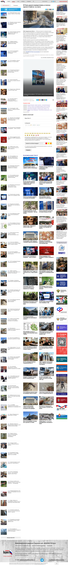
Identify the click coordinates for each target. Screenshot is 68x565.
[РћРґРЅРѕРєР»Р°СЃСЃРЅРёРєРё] (47, 9)
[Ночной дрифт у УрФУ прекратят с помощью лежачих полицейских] (30, 235)
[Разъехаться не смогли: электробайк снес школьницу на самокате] (30, 311)
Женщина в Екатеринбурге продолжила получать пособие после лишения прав (45, 242)
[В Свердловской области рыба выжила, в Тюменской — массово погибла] (30, 205)
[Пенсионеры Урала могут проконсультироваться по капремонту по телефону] (30, 281)
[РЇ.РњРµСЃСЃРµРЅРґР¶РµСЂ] (45, 9)
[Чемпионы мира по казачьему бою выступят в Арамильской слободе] (46, 176)
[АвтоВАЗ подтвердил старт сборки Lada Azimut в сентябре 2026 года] (46, 371)
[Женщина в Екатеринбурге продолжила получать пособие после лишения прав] (46, 235)
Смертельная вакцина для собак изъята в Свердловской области (46, 393)
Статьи (18, 1)
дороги (28, 54)
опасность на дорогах (30, 56)
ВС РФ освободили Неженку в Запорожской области (29, 362)
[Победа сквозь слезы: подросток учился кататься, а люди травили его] (30, 266)
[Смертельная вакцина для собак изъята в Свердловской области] (46, 387)
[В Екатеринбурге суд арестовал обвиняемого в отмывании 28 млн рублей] (46, 266)
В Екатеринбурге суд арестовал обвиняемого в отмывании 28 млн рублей (46, 272)
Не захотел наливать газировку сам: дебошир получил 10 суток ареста (46, 348)
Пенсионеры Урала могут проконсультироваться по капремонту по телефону (28, 287)
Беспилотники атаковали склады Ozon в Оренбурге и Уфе (46, 302)
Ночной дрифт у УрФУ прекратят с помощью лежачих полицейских (30, 241)
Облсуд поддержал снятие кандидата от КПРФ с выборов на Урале (46, 257)
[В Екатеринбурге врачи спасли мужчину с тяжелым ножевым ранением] (46, 281)
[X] (50, 9)
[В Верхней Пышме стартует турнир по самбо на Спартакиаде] (30, 161)
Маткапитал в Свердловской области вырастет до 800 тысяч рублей (46, 407)
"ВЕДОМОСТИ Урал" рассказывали (33, 51)
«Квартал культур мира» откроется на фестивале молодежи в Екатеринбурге (29, 407)
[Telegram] (41, 100)
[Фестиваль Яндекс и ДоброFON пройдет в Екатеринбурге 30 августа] (46, 220)
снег (30, 54)
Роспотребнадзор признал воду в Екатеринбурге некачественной (30, 393)
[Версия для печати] (53, 99)
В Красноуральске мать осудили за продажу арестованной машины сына (46, 333)
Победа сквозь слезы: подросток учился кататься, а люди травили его (30, 272)
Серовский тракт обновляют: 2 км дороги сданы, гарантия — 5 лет (38, 108)
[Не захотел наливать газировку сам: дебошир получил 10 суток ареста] (46, 341)
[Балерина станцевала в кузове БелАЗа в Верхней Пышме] (30, 371)
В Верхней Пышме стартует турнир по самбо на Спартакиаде (30, 167)
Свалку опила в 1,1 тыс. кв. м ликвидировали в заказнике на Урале (45, 422)
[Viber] (51, 9)
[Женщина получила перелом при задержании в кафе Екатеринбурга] (46, 161)
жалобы (33, 54)
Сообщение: (27, 123)
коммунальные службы (44, 54)
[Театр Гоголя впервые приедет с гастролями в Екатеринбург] (30, 191)
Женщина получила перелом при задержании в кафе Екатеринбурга (46, 168)
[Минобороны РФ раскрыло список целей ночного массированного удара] (30, 296)
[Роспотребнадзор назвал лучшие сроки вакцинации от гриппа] (46, 311)
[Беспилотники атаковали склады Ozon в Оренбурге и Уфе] (46, 296)
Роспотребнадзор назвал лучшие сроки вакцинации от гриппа (46, 317)
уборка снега (37, 54)
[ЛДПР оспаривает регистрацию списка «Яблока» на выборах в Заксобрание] (46, 356)
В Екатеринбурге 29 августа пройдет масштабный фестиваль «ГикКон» (30, 333)
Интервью (23, 1)
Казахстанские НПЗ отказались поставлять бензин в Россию (46, 211)
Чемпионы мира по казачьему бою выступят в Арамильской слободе (45, 183)
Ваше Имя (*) (28, 118)
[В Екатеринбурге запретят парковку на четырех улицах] (46, 191)
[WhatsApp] (52, 9)
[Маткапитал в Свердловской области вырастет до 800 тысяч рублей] (46, 400)
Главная (8, 1)
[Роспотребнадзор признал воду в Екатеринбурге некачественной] (30, 387)
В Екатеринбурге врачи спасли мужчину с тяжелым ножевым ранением (45, 287)
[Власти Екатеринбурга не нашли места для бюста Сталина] (30, 416)
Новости (13, 1)
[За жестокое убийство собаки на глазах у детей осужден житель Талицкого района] (30, 341)
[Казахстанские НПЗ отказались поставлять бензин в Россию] (46, 205)
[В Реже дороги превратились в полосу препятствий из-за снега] (38, 19)
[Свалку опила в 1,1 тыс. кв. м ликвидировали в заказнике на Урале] (46, 416)
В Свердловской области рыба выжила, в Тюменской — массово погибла (30, 212)
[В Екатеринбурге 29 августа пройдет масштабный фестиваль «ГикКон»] (30, 326)
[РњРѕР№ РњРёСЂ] (53, 9)
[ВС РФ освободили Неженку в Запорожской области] (30, 356)
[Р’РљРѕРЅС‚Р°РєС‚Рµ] (46, 9)
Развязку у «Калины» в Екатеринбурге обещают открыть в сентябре (38, 106)
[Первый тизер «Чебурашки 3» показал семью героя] (30, 220)
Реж (49, 54)
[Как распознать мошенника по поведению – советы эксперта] (30, 250)
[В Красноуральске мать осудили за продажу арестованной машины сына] (46, 326)
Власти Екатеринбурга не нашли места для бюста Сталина (30, 422)
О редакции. (49, 545)
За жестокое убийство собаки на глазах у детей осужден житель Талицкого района (30, 348)
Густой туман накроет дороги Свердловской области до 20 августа (38, 107)
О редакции (29, 1)
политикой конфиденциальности (30, 147)
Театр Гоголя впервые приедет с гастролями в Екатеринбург (30, 197)
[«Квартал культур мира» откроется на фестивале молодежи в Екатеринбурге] (30, 400)
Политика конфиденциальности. (39, 545)
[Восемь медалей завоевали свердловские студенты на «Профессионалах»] (30, 176)
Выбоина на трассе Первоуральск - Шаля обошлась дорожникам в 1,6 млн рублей (39, 110)
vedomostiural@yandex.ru (27, 560)
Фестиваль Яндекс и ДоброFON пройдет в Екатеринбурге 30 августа (45, 227)
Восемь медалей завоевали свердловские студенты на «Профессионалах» (29, 183)
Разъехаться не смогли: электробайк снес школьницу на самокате (30, 318)
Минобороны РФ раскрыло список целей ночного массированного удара (30, 302)
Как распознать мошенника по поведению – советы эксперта (29, 256)
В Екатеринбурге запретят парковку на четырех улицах (45, 197)
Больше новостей (10, 537)
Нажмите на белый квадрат (32, 143)
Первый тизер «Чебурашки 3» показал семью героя (29, 226)
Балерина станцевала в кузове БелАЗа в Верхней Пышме (29, 377)
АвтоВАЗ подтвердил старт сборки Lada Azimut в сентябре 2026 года (45, 378)
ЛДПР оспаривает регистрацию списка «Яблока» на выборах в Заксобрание (46, 363)
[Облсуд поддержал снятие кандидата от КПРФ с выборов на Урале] (46, 250)
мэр (26, 54)
